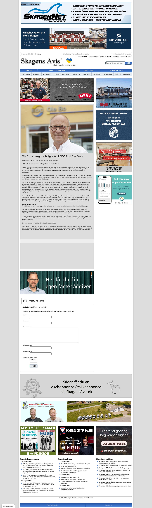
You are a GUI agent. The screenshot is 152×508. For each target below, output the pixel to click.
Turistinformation (52, 505)
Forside (29, 70)
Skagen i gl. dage (116, 70)
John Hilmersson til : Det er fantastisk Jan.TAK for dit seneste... (39, 484)
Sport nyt (118, 74)
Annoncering (94, 56)
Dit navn (25, 315)
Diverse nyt (36, 74)
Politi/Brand (96, 74)
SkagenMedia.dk (119, 54)
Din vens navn (27, 345)
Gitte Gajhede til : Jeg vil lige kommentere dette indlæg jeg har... (38, 465)
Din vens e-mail (27, 351)
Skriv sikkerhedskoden (30, 357)
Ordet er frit (86, 74)
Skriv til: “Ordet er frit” (122, 56)
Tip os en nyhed (105, 56)
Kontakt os (82, 56)
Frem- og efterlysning (62, 74)
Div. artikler (126, 74)
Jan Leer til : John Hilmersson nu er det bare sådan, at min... (38, 490)
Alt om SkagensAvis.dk (56, 70)
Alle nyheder (26, 74)
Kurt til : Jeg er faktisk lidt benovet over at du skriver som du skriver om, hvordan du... (39, 476)
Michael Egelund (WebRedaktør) (48, 160)
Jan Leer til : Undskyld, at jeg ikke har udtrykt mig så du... (38, 471)
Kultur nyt (76, 74)
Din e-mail (26, 321)
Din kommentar (27, 327)
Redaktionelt (108, 74)
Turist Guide (88, 70)
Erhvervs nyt (47, 74)
